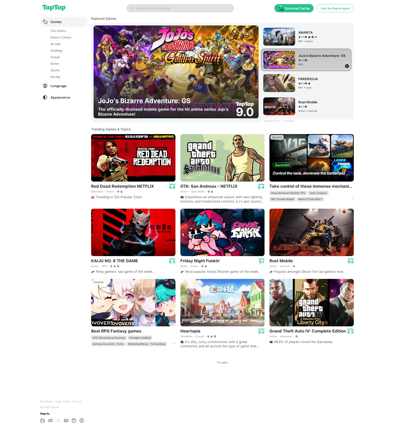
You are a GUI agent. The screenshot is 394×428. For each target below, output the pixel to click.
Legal (58, 401)
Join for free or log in (335, 8)
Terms (66, 401)
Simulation (186, 336)
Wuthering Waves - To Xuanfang (146, 343)
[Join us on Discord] (50, 421)
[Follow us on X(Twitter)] (58, 421)
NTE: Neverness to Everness (109, 337)
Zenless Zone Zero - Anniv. (108, 343)
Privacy (76, 401)
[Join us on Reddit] (73, 421)
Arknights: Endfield (140, 337)
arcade (55, 44)
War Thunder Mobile (282, 199)
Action (110, 191)
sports (55, 70)
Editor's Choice (60, 37)
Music (183, 266)
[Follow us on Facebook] (42, 421)
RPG (104, 266)
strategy (56, 50)
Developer (46, 401)
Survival (285, 266)
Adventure (97, 191)
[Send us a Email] (81, 421)
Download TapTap (297, 8)
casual (55, 57)
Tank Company (318, 192)
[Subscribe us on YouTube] (66, 421)
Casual (200, 336)
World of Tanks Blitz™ (310, 199)
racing (55, 76)
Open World (197, 191)
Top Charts (58, 30)
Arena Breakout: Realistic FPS (288, 192)
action (54, 63)
